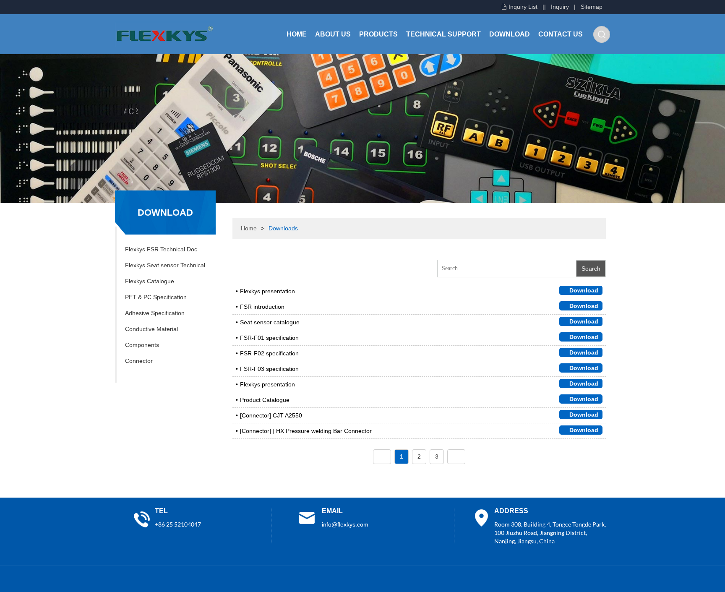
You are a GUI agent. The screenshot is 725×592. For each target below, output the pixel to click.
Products (378, 34)
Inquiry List (523, 6)
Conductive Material (151, 329)
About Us (333, 34)
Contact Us (560, 34)
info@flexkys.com (345, 524)
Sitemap (591, 6)
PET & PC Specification (156, 297)
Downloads (283, 228)
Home (297, 34)
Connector (139, 360)
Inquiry (560, 6)
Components (142, 345)
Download (509, 34)
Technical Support (443, 34)
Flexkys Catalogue (149, 281)
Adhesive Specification (155, 313)
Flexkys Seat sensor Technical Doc (165, 267)
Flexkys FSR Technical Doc (161, 249)
